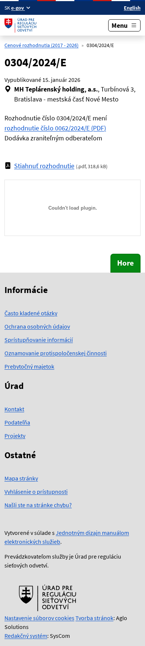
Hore (125, 263)
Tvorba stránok (94, 618)
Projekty (14, 435)
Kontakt (14, 409)
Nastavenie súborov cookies (39, 618)
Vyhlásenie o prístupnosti (36, 491)
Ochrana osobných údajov (37, 326)
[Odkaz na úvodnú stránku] (21, 25)
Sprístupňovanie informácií (38, 339)
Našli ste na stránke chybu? (38, 505)
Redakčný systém (25, 635)
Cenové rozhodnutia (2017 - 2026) (41, 45)
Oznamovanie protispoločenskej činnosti (55, 353)
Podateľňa (17, 422)
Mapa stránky (21, 478)
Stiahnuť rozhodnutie (44, 166)
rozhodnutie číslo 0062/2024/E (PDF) (55, 128)
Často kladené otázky (30, 313)
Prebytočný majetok (29, 366)
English (132, 7)
